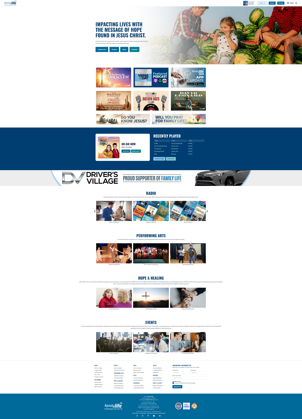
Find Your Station (98, 368)
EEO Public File (162, 413)
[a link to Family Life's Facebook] (137, 416)
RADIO (151, 193)
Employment (156, 372)
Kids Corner (97, 374)
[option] (114, 212)
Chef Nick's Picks (98, 372)
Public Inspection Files (152, 413)
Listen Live (262, 3)
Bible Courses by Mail (138, 372)
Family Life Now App (157, 385)
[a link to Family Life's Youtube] (154, 416)
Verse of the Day (137, 368)
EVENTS (151, 322)
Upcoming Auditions (118, 378)
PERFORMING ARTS (151, 235)
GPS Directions (144, 403)
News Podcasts (98, 386)
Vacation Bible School (138, 388)
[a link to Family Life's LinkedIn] (160, 416)
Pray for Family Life (138, 380)
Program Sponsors (98, 377)
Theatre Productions (119, 375)
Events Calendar (118, 368)
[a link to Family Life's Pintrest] (148, 416)
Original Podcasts (98, 384)
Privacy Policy (135, 413)
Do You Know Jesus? (138, 378)
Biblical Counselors (118, 383)
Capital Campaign (157, 380)
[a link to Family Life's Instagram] (142, 416)
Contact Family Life (157, 370)
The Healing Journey (118, 388)
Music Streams (97, 382)
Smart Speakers (157, 388)
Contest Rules (143, 413)
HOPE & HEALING (151, 278)
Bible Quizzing (136, 370)
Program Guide (98, 370)
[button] (95, 211)
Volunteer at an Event (119, 370)
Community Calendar (138, 385)
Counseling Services (119, 385)
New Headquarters (157, 378)
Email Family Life (153, 403)
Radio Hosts (135, 151)
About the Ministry (157, 368)
